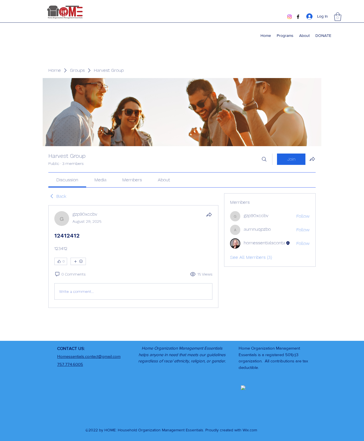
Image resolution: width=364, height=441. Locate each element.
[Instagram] (289, 17)
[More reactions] (78, 261)
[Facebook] (298, 17)
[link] (67, 179)
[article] (133, 256)
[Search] (264, 159)
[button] (337, 16)
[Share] (209, 214)
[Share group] (312, 159)
